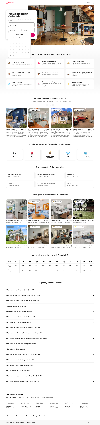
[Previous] (47, 105)
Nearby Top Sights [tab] (35, 397)
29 (28, 52)
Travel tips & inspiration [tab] (47, 397)
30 (10, 55)
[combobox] (21, 25)
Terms (22, 422)
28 (25, 52)
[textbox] (15, 30)
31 (13, 55)
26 (19, 52)
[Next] (53, 105)
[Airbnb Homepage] (9, 2)
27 (22, 52)
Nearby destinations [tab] (11, 397)
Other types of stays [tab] (23, 397)
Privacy (18, 422)
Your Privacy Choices (30, 422)
